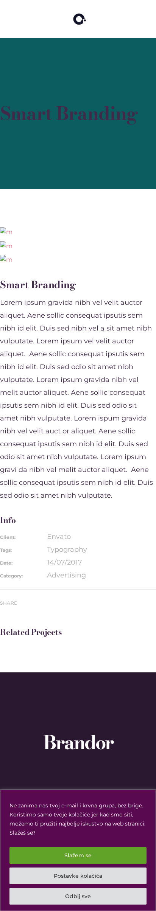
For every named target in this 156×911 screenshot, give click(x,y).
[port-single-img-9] (6, 231)
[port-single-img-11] (6, 259)
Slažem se (78, 855)
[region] (78, 850)
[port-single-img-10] (6, 245)
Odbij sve (78, 896)
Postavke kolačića (78, 875)
